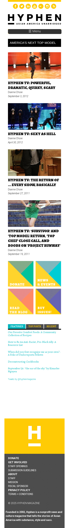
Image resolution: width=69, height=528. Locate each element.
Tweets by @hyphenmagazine (22, 379)
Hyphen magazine (34, 436)
